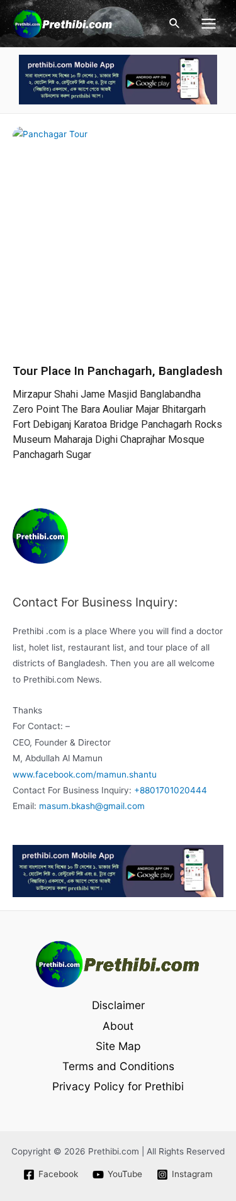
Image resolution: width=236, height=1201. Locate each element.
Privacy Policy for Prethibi (118, 1086)
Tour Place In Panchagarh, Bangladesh (118, 371)
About (118, 1025)
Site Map (118, 1046)
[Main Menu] (209, 24)
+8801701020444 (170, 790)
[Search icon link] (175, 23)
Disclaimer (118, 1005)
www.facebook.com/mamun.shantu (85, 774)
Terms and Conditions (118, 1066)
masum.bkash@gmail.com (92, 806)
